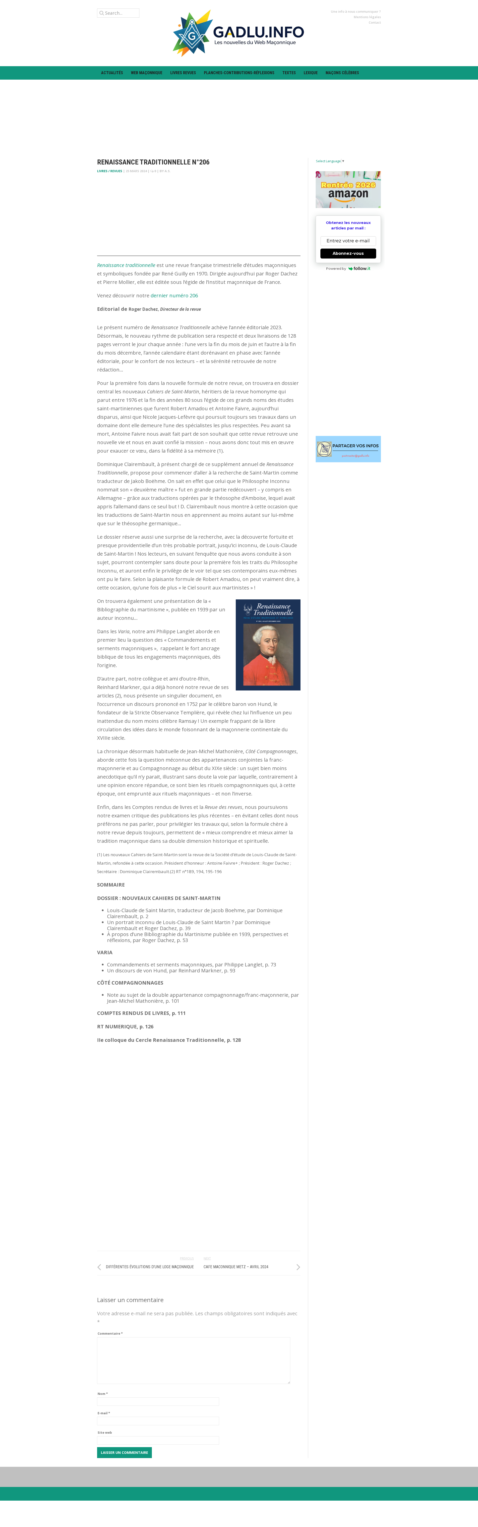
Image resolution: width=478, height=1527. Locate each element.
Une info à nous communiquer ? (356, 11)
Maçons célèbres (342, 72)
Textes (289, 72)
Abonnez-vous (348, 253)
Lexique (311, 72)
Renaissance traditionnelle (127, 265)
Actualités (112, 72)
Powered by (336, 268)
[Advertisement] (239, 114)
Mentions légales (367, 17)
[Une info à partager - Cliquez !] (348, 449)
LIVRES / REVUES (109, 171)
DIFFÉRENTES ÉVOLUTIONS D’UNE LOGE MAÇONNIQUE (150, 1266)
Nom (103, 1393)
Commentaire (110, 1333)
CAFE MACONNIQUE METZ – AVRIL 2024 (236, 1266)
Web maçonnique (146, 72)
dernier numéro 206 (174, 295)
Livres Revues (183, 72)
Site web (105, 1432)
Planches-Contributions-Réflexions (239, 72)
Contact (375, 22)
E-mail (104, 1413)
